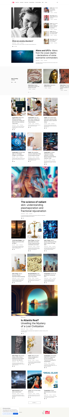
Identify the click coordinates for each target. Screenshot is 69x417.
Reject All (10, 413)
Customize (5, 413)
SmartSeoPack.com (19, 412)
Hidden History (23, 317)
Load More (34, 402)
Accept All (15, 413)
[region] (10, 411)
